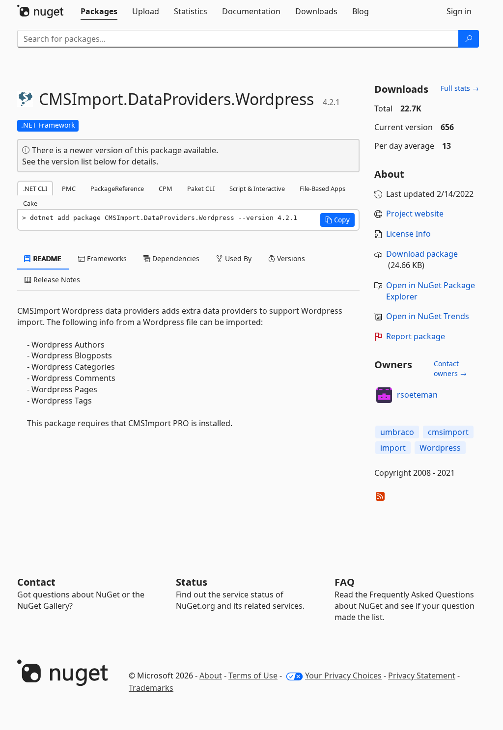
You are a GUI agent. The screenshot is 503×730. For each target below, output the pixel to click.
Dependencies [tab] (174, 258)
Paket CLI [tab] (201, 188)
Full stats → (460, 88)
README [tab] (46, 258)
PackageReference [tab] (117, 188)
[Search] (468, 39)
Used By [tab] (237, 258)
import (393, 447)
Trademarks (151, 687)
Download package (422, 253)
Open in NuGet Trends (427, 316)
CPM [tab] (165, 188)
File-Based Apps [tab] (322, 188)
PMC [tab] (69, 188)
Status (191, 582)
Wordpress (440, 447)
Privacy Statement (421, 675)
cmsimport (448, 432)
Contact (36, 582)
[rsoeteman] (384, 395)
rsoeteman (417, 394)
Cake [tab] (30, 203)
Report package (415, 336)
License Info (408, 233)
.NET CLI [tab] (35, 188)
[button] (337, 220)
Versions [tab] (290, 258)
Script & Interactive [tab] (257, 188)
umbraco (397, 432)
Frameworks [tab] (106, 258)
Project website (415, 213)
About (210, 675)
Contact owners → (450, 368)
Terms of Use (253, 675)
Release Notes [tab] (55, 279)
